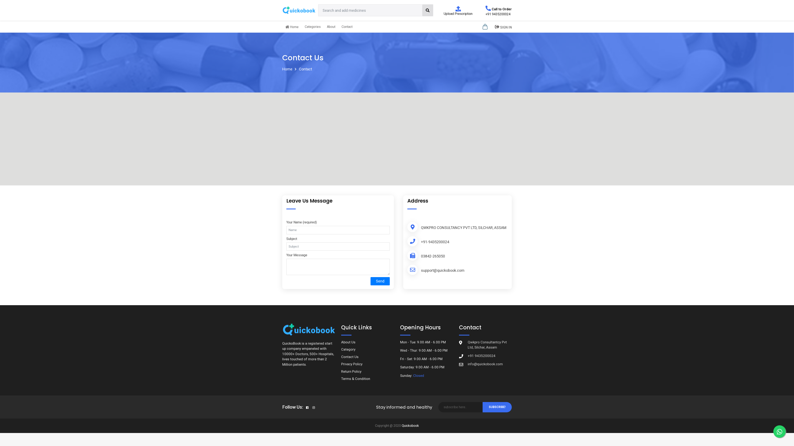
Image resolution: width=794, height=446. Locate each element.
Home (294, 27)
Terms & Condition (355, 379)
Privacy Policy (351, 364)
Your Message (296, 255)
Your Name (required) (301, 222)
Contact (347, 27)
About (331, 27)
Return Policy (351, 371)
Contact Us (350, 357)
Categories (313, 27)
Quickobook (410, 426)
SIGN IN (505, 27)
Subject (291, 239)
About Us (348, 342)
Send (380, 281)
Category (348, 349)
